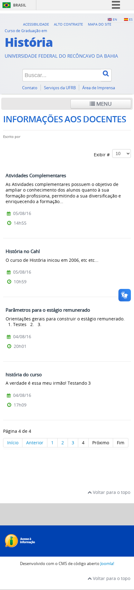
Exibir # (103, 155)
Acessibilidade (36, 24)
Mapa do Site (99, 24)
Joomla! (107, 563)
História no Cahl (23, 251)
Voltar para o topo (111, 492)
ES (130, 19)
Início (12, 443)
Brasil (19, 5)
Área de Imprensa (98, 87)
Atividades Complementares (36, 175)
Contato (29, 87)
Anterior (34, 443)
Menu (103, 103)
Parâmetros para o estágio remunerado (48, 310)
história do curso (24, 374)
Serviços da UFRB (60, 87)
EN (115, 19)
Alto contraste (68, 24)
